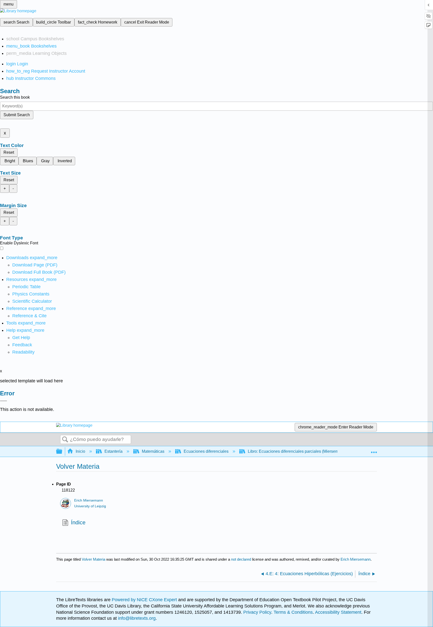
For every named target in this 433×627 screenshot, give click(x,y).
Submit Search (17, 115)
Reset (9, 152)
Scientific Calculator (32, 301)
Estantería (113, 451)
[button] (22, 344)
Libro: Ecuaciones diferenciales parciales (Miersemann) (297, 451)
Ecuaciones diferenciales (206, 451)
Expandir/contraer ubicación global (374, 450)
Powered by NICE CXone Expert (145, 599)
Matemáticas (153, 451)
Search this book (15, 97)
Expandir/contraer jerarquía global (62, 451)
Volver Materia (93, 559)
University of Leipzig (90, 506)
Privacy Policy (257, 612)
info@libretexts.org (136, 618)
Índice (78, 522)
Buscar (65, 439)
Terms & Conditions (293, 612)
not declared (241, 559)
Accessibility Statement (338, 612)
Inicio (80, 451)
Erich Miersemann (88, 500)
